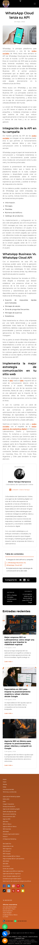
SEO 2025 (5, 863)
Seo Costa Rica (7, 843)
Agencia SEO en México (9, 826)
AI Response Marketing (9, 839)
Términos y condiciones (9, 792)
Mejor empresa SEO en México (11, 856)
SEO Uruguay (7, 853)
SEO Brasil (6, 831)
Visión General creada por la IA (11, 876)
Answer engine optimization (11, 834)
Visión (4, 782)
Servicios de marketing (9, 814)
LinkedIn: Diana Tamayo (21, 490)
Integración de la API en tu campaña (20, 559)
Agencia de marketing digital (11, 809)
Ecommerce (6, 866)
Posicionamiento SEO (9, 816)
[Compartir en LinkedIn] (24, 580)
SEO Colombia (7, 829)
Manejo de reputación (9, 806)
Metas (4, 787)
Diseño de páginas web (9, 811)
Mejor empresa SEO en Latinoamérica (13, 858)
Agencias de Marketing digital (11, 796)
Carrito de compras (8, 868)
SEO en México (7, 824)
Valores (5, 784)
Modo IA (5, 836)
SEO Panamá (6, 851)
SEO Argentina (7, 848)
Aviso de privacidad (8, 789)
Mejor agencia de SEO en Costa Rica (13, 871)
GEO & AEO (6, 799)
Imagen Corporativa (8, 804)
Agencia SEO (6, 819)
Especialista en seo (8, 846)
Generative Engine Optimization (12, 878)
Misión (5, 779)
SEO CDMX (6, 861)
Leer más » (8, 661)
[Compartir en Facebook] (20, 580)
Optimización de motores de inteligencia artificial (17, 881)
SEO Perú (5, 821)
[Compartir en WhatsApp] (28, 580)
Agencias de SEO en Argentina (12, 873)
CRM (4, 801)
